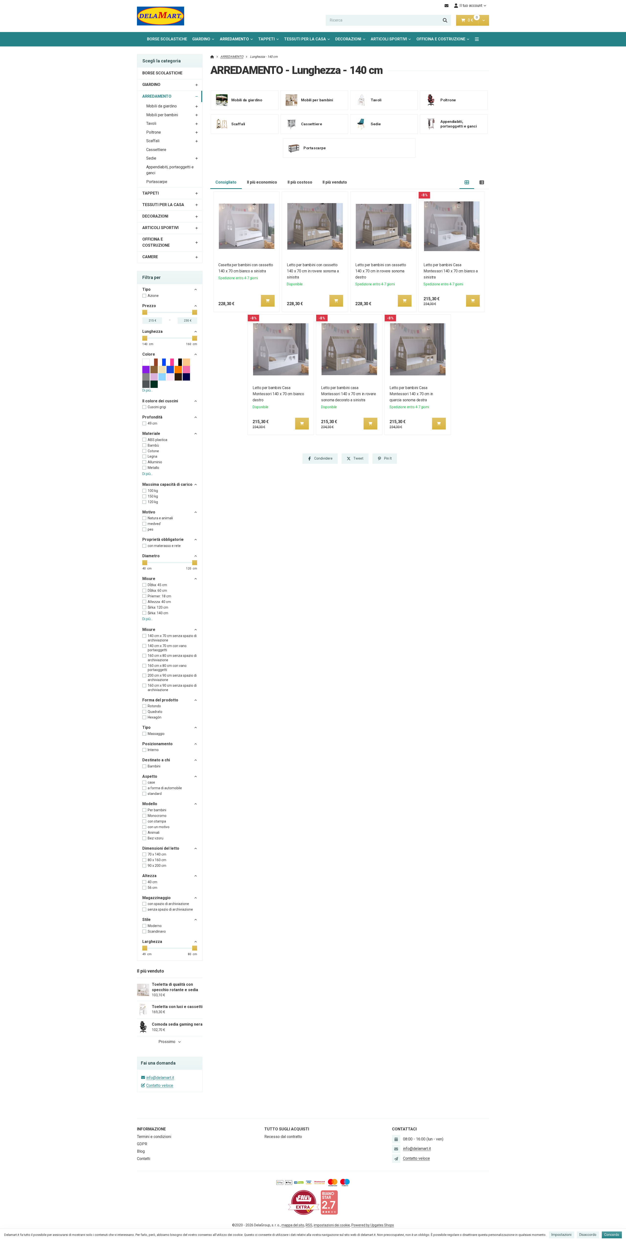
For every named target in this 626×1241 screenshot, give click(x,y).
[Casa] (160, 16)
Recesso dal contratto (283, 1136)
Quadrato (155, 712)
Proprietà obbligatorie (163, 539)
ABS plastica (157, 440)
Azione (153, 296)
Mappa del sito (292, 1225)
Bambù (153, 445)
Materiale (151, 433)
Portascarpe (156, 181)
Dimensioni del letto (160, 848)
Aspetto (149, 776)
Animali (153, 833)
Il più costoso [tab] (300, 182)
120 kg (153, 502)
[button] (483, 20)
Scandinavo (157, 931)
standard (155, 794)
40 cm (152, 882)
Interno (153, 750)
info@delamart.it (160, 1077)
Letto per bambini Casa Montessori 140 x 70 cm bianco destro (278, 393)
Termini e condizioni (154, 1136)
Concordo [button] (611, 1235)
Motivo (148, 512)
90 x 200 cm (157, 866)
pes (150, 529)
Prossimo (166, 1041)
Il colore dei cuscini (160, 401)
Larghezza (152, 941)
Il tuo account (470, 5)
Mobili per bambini (162, 115)
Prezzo (149, 305)
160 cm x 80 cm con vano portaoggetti (167, 668)
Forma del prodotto (160, 700)
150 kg (153, 496)
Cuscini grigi (157, 407)
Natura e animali (160, 518)
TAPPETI (266, 39)
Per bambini (157, 810)
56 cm (152, 888)
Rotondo (154, 706)
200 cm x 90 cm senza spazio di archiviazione (172, 677)
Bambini (154, 766)
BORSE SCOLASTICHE (167, 39)
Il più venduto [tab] (335, 182)
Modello (149, 803)
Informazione (151, 1129)
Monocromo (157, 816)
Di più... (147, 390)
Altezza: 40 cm (159, 602)
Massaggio (156, 734)
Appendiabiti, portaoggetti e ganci (170, 170)
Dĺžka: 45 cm (157, 585)
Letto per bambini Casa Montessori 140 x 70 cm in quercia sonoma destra (411, 393)
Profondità (152, 417)
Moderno (155, 926)
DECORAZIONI (348, 39)
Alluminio (155, 462)
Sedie (151, 158)
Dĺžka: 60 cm (157, 590)
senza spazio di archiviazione (170, 909)
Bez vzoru (155, 838)
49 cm (152, 423)
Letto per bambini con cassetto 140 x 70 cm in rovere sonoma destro (380, 271)
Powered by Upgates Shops (372, 1225)
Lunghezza (152, 331)
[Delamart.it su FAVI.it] (303, 1202)
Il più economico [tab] (262, 182)
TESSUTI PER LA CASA (305, 39)
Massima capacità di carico (167, 484)
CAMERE (150, 257)
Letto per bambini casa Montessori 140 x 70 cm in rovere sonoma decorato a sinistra (348, 393)
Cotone (153, 451)
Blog (141, 1151)
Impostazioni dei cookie (332, 1225)
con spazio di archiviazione (168, 904)
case (151, 782)
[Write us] (396, 1158)
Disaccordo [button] (587, 1235)
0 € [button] (472, 20)
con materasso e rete (164, 546)
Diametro (151, 556)
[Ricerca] (445, 20)
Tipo (146, 289)
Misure (148, 578)
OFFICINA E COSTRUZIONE (440, 39)
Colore (148, 354)
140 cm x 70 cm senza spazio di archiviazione (172, 638)
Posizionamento (157, 744)
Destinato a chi (156, 760)
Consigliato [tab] (225, 182)
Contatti (143, 1158)
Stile (146, 919)
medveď (154, 524)
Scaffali (152, 141)
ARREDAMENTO (236, 40)
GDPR (142, 1144)
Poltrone (153, 132)
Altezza (149, 875)
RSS (309, 1225)
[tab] (466, 182)
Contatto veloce (159, 1085)
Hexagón (154, 717)
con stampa (157, 821)
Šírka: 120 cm (158, 607)
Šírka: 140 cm (158, 613)
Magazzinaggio (156, 897)
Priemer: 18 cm (159, 596)
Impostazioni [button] (561, 1235)
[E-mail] (446, 5)
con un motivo (158, 827)
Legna (152, 456)
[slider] (144, 312)
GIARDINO (201, 39)
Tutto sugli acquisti (286, 1129)
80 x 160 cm (157, 860)
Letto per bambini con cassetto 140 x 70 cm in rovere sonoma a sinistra (313, 271)
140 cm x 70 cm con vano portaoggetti (167, 648)
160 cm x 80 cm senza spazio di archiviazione (172, 658)
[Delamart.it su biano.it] (329, 1202)
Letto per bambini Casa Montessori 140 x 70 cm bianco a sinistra (451, 271)
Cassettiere (156, 149)
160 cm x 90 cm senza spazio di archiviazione (172, 688)
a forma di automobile (165, 788)
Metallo (153, 468)
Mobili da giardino (161, 106)
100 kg (153, 491)
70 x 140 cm (157, 854)
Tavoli (151, 123)
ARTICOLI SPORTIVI (389, 39)
